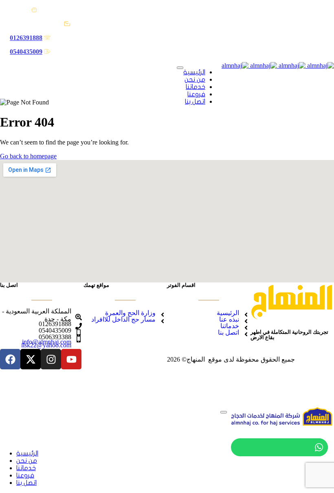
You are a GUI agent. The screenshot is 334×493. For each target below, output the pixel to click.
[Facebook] (10, 359)
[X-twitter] (30, 359)
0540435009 (26, 51)
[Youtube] (71, 359)
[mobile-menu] (180, 68)
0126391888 (26, 37)
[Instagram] (51, 359)
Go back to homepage (28, 156)
